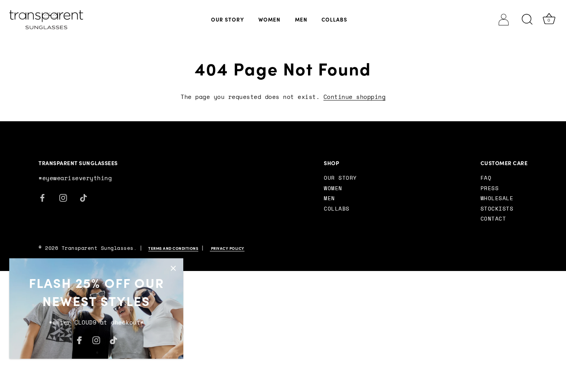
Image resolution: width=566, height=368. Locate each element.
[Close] (173, 268)
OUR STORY (227, 19)
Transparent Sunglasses (98, 248)
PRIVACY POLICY (227, 248)
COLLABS (334, 19)
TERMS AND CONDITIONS (173, 248)
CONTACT (493, 219)
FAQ (486, 178)
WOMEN (269, 19)
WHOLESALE (497, 198)
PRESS (490, 188)
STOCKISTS (497, 209)
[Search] (527, 19)
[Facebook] (79, 340)
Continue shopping (354, 97)
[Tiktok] (113, 340)
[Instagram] (96, 340)
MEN (301, 19)
